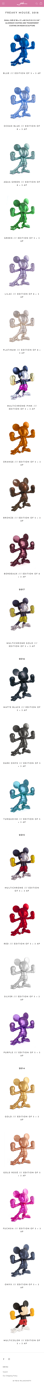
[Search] (37, 3)
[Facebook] (3, 1359)
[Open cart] (41, 3)
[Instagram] (9, 1359)
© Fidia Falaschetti (22, 1381)
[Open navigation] (3, 3)
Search (5, 1372)
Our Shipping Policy (10, 1376)
